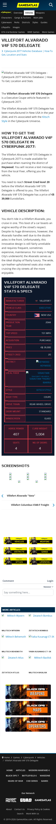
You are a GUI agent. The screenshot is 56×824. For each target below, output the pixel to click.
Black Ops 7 (12, 775)
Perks (16, 22)
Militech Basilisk (38, 672)
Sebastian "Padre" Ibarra (40, 380)
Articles (20, 770)
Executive (45, 307)
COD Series (32, 781)
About (9, 809)
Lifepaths (5, 27)
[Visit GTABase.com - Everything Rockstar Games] (26, 800)
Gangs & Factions (22, 17)
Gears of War (15, 781)
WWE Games (33, 32)
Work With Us (32, 813)
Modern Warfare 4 (39, 770)
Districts (26, 22)
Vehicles (29, 13)
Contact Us (19, 809)
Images (16, 27)
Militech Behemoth (12, 651)
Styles (35, 22)
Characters (6, 17)
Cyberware (6, 22)
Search (20, 813)
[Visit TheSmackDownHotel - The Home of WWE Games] (11, 800)
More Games (48, 32)
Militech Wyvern (11, 630)
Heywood (45, 365)
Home (9, 770)
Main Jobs (38, 17)
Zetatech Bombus (38, 630)
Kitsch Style (43, 390)
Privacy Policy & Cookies (38, 809)
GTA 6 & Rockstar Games (13, 32)
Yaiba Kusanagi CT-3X (40, 651)
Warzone (45, 775)
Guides (44, 22)
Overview (18, 13)
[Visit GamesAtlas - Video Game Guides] (43, 800)
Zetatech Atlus (10, 672)
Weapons (40, 13)
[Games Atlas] (28, 5)
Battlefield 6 (29, 775)
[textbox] (28, 593)
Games (44, 781)
